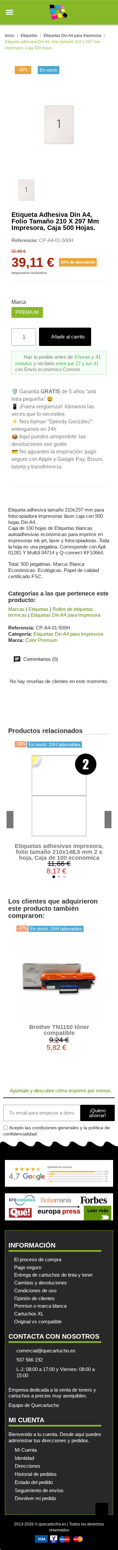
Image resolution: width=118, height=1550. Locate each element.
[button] (9, 12)
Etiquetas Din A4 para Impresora (65, 615)
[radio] (27, 312)
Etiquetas (39, 609)
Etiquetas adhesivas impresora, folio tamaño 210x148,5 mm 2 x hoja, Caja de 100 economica (59, 852)
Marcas (16, 609)
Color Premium (41, 640)
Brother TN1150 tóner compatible (59, 1030)
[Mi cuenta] (98, 12)
